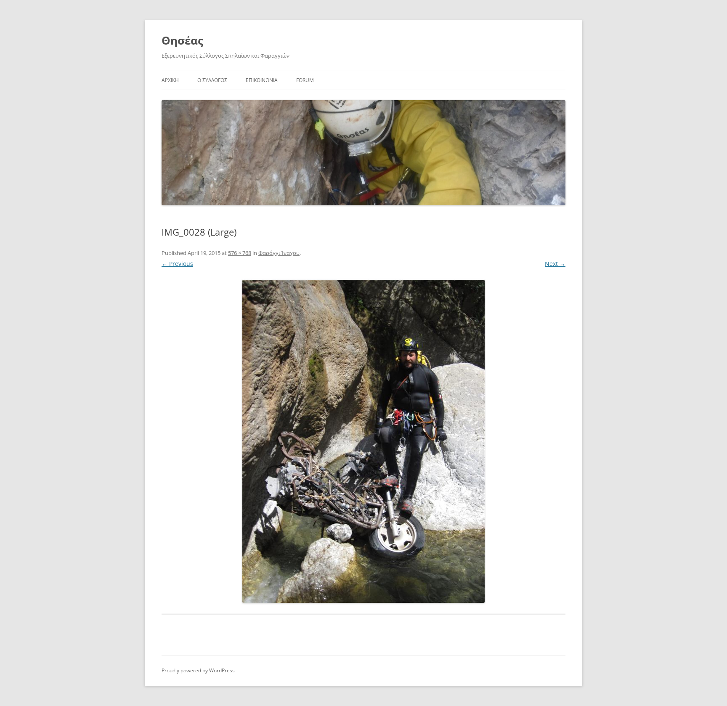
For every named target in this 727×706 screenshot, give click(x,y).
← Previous (177, 264)
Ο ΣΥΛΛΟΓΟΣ (212, 80)
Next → (555, 264)
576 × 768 (239, 253)
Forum (305, 80)
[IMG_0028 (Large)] (363, 441)
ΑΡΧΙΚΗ (170, 80)
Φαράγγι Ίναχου (279, 253)
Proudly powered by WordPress (198, 670)
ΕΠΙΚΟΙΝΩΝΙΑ (262, 80)
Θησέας (182, 40)
